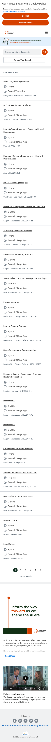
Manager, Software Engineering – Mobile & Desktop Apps (23, 157)
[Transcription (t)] (30, 688)
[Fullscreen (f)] (44, 688)
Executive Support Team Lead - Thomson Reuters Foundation (22, 375)
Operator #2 (9, 424)
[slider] (26, 688)
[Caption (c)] (35, 688)
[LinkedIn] (20, 721)
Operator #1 (9, 401)
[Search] (45, 52)
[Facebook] (15, 721)
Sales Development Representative (19, 350)
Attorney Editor (10, 520)
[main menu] (46, 32)
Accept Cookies (25, 23)
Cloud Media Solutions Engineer (18, 448)
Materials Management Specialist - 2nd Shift (24, 206)
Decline (25, 16)
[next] (41, 570)
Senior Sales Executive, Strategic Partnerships (24, 278)
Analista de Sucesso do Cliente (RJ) (20, 472)
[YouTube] (36, 721)
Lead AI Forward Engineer (15, 326)
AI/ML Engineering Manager (16, 81)
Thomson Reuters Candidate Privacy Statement (25, 725)
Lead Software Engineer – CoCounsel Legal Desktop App (23, 130)
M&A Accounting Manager (15, 183)
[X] (25, 721)
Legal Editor (9, 544)
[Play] (25, 678)
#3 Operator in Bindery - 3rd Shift (18, 254)
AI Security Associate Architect (17, 230)
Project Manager (11, 302)
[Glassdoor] (31, 721)
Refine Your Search (22, 60)
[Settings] (39, 688)
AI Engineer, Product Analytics (17, 105)
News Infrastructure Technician (18, 496)
